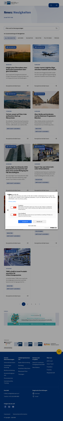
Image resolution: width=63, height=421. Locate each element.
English (9, 194)
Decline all (39, 221)
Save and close (32, 225)
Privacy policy (12, 201)
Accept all (25, 221)
